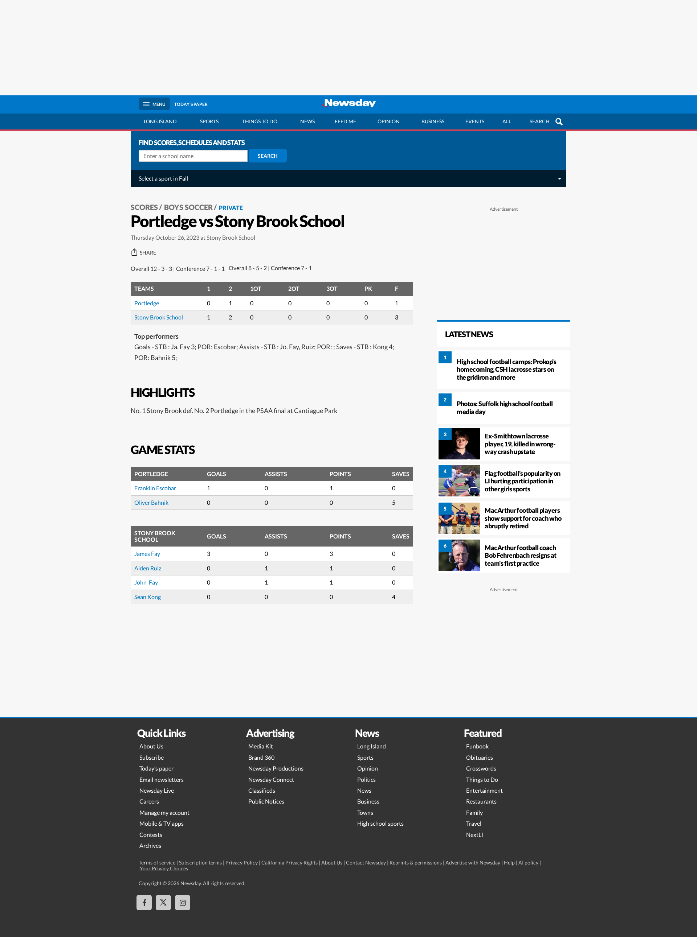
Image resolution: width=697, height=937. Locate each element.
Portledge (146, 303)
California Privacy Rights (289, 862)
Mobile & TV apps (161, 823)
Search (268, 156)
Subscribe (151, 757)
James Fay (147, 553)
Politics (366, 779)
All (506, 121)
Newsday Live (156, 790)
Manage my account (164, 812)
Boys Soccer (188, 207)
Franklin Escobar (155, 487)
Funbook (477, 746)
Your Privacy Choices (163, 868)
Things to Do (482, 779)
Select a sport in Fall (163, 178)
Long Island (160, 121)
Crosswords (481, 768)
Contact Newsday (366, 862)
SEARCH (540, 121)
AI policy (528, 862)
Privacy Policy (241, 862)
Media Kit (260, 746)
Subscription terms (200, 862)
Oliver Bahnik (151, 502)
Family (474, 812)
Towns (365, 812)
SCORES (144, 207)
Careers (149, 801)
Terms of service (157, 862)
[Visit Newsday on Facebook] (144, 902)
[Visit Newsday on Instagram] (182, 902)
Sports (209, 121)
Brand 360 (261, 757)
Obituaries (479, 757)
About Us (151, 746)
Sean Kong (147, 596)
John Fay (146, 582)
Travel (473, 823)
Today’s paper (156, 768)
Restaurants (481, 801)
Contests (150, 834)
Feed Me (345, 121)
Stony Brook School (158, 317)
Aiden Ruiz (147, 568)
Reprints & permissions (416, 862)
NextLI (474, 834)
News (307, 121)
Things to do (259, 121)
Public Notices (266, 801)
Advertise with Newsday (472, 862)
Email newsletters (161, 779)
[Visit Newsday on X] (163, 902)
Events (474, 121)
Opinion (389, 121)
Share (148, 253)
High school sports (380, 823)
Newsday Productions (275, 768)
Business (432, 121)
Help (509, 862)
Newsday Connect (271, 779)
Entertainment (484, 790)
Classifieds (261, 790)
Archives (150, 845)
